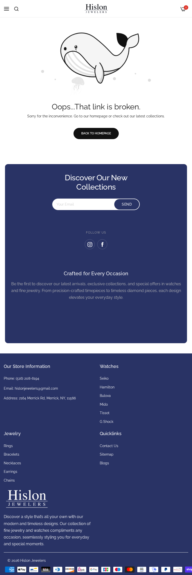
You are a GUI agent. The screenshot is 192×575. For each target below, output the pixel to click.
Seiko (104, 378)
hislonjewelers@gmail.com (36, 388)
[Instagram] (90, 244)
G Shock (106, 422)
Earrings (10, 472)
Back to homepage (96, 133)
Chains (9, 480)
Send (127, 204)
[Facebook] (102, 244)
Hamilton (107, 387)
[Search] (16, 9)
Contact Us (109, 446)
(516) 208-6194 (27, 378)
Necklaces (12, 463)
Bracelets (11, 454)
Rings (8, 446)
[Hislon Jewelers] (96, 8)
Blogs (104, 463)
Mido (104, 404)
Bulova (105, 396)
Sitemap (107, 454)
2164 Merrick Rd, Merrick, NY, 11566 (47, 398)
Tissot (105, 413)
